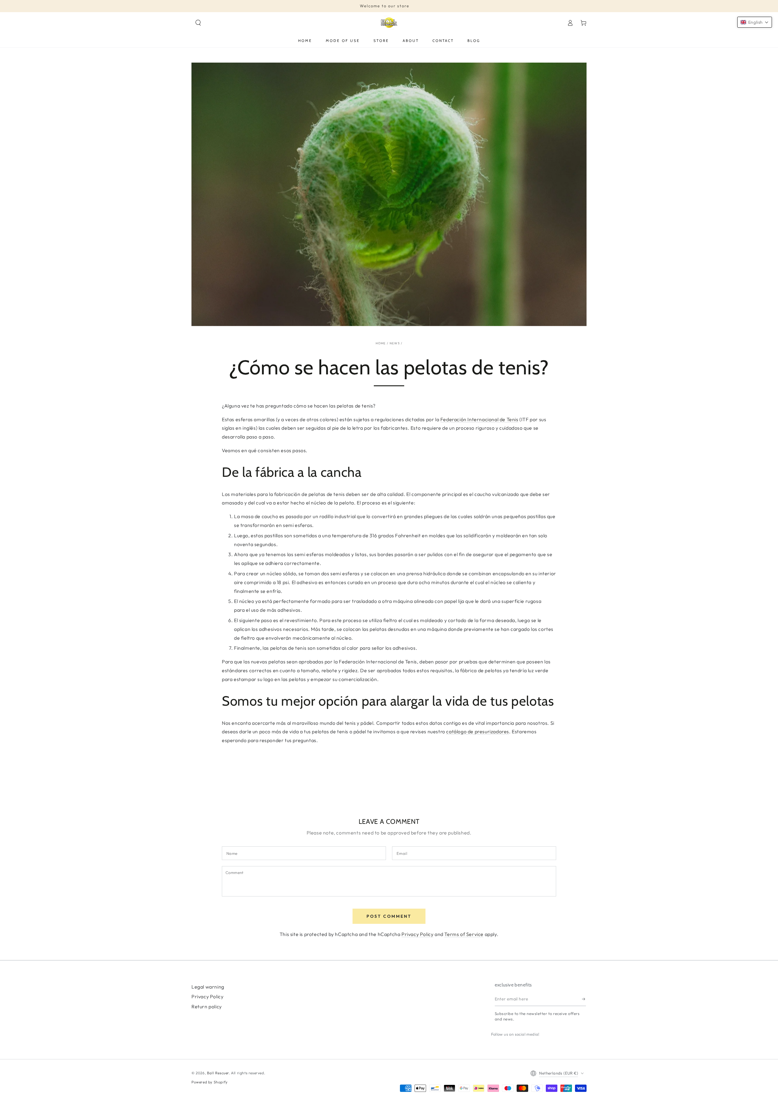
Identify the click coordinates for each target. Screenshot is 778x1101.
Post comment (389, 916)
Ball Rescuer (218, 1073)
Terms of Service (464, 934)
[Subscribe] (584, 999)
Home (381, 343)
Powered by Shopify (209, 1082)
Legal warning (207, 987)
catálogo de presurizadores (477, 731)
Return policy (206, 1006)
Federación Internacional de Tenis (479, 419)
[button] (198, 22)
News (395, 343)
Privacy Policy (417, 934)
